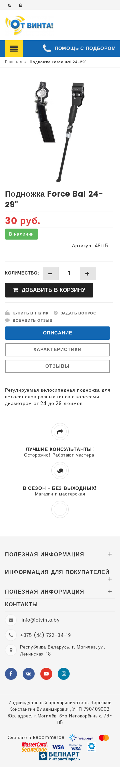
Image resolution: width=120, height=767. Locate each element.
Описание (57, 333)
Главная (14, 62)
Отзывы (57, 366)
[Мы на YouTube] (46, 674)
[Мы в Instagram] (64, 674)
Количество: (22, 273)
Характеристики (57, 349)
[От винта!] (29, 25)
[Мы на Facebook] (11, 674)
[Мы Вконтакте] (29, 674)
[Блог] (10, 6)
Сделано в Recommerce (36, 737)
